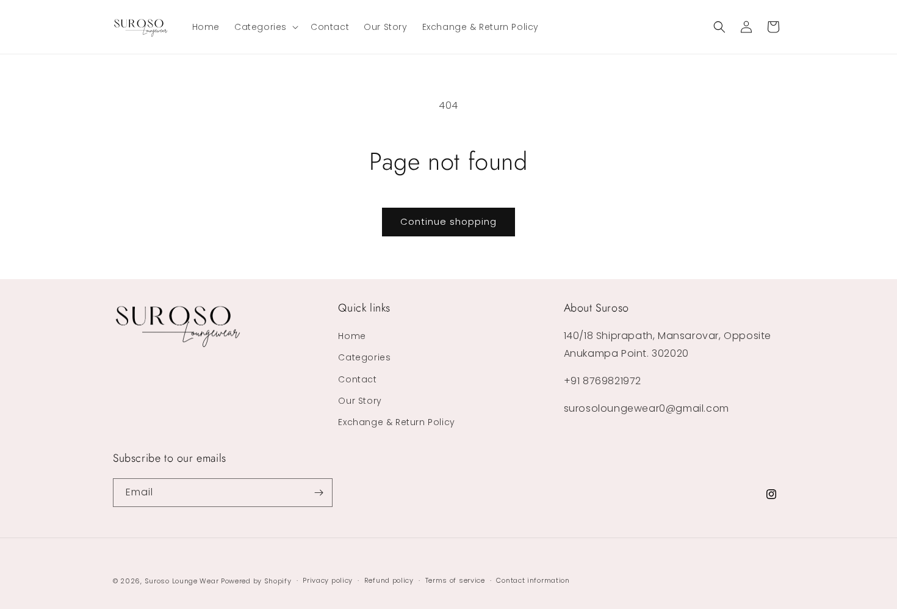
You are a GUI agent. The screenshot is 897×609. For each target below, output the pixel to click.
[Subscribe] (318, 492)
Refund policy (389, 580)
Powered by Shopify (256, 581)
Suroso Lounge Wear (182, 581)
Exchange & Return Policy (396, 422)
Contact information (532, 580)
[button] (265, 27)
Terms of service (455, 580)
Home (352, 336)
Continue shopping (448, 221)
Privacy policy (328, 580)
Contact (357, 379)
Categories (364, 357)
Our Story (359, 401)
